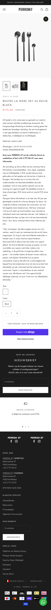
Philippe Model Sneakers (13, 555)
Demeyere (7, 564)
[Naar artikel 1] (6, 86)
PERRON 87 (8, 473)
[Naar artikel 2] (15, 86)
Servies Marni (8, 573)
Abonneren (13, 537)
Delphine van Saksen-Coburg (14, 551)
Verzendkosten (8, 500)
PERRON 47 (8, 458)
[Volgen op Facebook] (11, 441)
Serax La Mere (10, 96)
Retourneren (7, 505)
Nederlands (36, 581)
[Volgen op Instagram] (16, 441)
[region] (25, 412)
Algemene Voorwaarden (12, 514)
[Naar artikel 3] (24, 86)
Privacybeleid (8, 509)
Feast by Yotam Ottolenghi (13, 560)
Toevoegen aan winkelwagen (25, 323)
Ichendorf (6, 569)
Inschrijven (25, 390)
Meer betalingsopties (25, 338)
